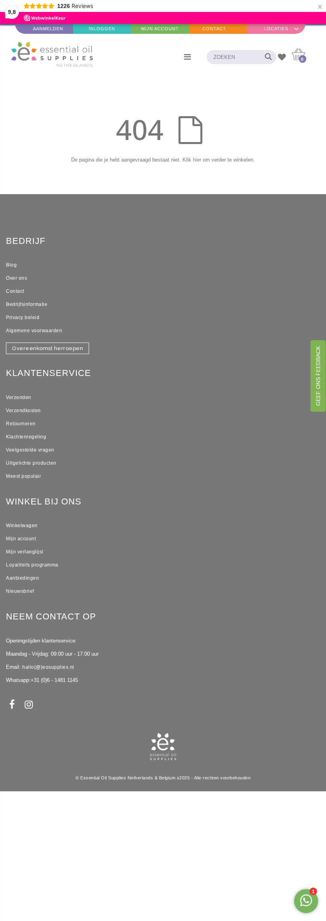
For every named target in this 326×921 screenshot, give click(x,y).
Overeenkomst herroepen (47, 348)
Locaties (276, 28)
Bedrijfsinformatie (26, 304)
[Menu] (187, 57)
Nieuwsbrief (20, 591)
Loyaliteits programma (32, 565)
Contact (214, 28)
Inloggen (102, 28)
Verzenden (18, 397)
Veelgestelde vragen (30, 450)
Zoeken (266, 57)
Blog (11, 265)
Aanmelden (48, 28)
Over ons (16, 278)
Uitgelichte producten (31, 463)
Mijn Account (160, 28)
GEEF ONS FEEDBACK (318, 376)
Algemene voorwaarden (34, 330)
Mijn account (21, 538)
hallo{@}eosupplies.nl (48, 667)
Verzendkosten (23, 410)
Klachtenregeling (26, 437)
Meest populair (23, 476)
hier (197, 160)
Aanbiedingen (22, 578)
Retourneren (21, 423)
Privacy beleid (22, 317)
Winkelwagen (22, 525)
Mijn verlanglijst (24, 552)
